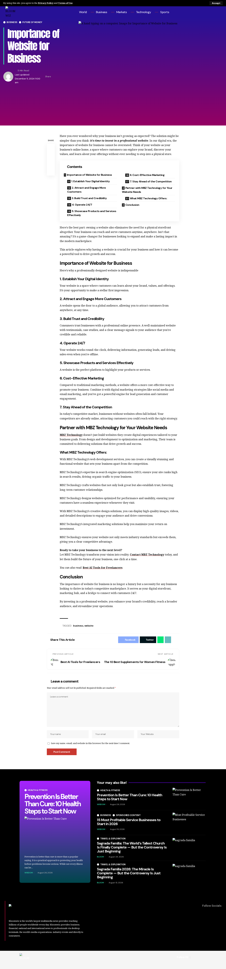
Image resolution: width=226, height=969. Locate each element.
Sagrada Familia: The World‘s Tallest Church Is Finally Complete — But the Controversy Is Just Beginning (132, 847)
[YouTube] (214, 12)
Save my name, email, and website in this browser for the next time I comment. (90, 743)
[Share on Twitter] (59, 76)
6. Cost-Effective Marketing (147, 175)
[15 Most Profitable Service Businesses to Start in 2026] (189, 823)
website (88, 625)
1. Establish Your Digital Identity (90, 181)
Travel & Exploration (113, 839)
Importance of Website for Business (89, 175)
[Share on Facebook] (54, 76)
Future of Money (32, 22)
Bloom (100, 856)
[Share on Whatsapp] (160, 639)
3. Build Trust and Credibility (89, 198)
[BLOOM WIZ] (24, 957)
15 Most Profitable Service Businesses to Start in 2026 (128, 821)
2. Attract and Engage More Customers (86, 189)
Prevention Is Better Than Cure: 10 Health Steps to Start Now (52, 804)
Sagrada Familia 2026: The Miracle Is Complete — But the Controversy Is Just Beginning (128, 873)
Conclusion (132, 205)
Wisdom (28, 872)
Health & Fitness (38, 790)
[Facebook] (205, 12)
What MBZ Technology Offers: (148, 198)
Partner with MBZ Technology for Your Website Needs (147, 190)
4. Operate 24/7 (82, 204)
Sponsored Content (128, 815)
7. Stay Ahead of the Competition (151, 181)
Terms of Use (65, 2)
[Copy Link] (64, 76)
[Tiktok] (218, 12)
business (78, 625)
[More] (69, 76)
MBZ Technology (71, 435)
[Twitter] (209, 12)
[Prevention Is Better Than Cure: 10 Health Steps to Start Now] (54, 834)
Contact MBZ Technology (147, 554)
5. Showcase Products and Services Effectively (91, 213)
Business (12, 22)
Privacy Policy (45, 2)
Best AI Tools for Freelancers (102, 567)
